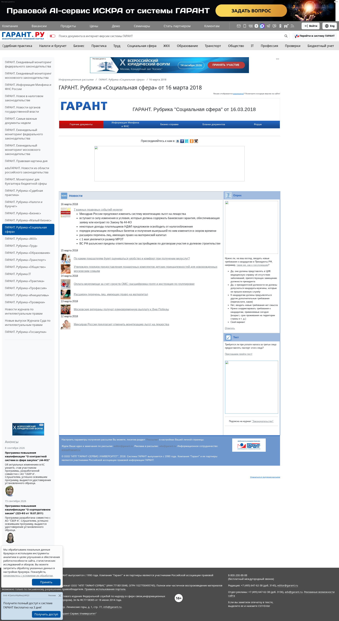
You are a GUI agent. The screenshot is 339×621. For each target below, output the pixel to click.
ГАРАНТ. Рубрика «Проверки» (25, 302)
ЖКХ (166, 46)
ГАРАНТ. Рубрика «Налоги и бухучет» (23, 204)
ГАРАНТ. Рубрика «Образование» (27, 253)
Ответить (230, 328)
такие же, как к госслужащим (252, 265)
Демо (116, 26)
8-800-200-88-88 (237, 575)
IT (252, 46)
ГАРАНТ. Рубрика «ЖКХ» (21, 239)
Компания (10, 26)
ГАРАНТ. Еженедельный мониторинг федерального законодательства (24, 134)
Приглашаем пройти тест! (238, 354)
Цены (94, 26)
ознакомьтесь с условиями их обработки (28, 575)
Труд (116, 46)
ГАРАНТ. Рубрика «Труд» (21, 246)
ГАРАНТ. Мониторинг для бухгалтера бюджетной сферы (26, 181)
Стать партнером (177, 26)
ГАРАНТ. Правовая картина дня (26, 161)
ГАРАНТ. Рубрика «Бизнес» (23, 213)
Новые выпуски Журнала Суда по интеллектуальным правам (27, 323)
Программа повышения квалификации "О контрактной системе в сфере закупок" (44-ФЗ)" (27, 456)
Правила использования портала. (105, 589)
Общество (236, 46)
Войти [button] (313, 26)
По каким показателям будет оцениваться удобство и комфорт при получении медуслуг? (132, 258)
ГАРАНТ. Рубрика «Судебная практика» (24, 193)
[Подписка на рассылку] (239, 26)
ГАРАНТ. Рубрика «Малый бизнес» (28, 220)
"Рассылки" (152, 439)
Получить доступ (46, 614)
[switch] (52, 36)
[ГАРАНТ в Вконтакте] (251, 26)
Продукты (68, 26)
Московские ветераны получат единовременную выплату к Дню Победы (121, 309)
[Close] (60, 595)
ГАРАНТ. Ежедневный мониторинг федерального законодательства (28, 64)
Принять (46, 582)
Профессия (269, 46)
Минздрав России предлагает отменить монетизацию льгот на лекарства (121, 324)
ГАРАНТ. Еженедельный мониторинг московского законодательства (22, 150)
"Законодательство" (262, 421)
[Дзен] (256, 26)
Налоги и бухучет (53, 46)
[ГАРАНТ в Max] (262, 26)
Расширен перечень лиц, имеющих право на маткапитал (111, 294)
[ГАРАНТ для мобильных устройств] (245, 26)
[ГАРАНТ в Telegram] (268, 26)
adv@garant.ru (167, 446)
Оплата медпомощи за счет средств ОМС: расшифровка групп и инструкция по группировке (134, 283)
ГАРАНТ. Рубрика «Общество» (25, 267)
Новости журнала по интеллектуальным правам (24, 311)
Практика (98, 46)
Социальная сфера (141, 46)
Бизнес (78, 46)
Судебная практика (17, 46)
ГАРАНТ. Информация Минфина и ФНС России (28, 87)
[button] (314, 36)
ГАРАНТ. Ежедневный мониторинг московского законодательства (28, 75)
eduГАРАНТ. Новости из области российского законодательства (27, 170)
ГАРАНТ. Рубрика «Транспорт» (25, 260)
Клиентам (211, 26)
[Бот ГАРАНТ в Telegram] (274, 26)
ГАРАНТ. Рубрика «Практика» (24, 281)
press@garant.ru (71, 449)
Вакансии (39, 26)
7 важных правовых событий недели (98, 209)
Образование (187, 46)
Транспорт (213, 46)
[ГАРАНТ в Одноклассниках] (280, 26)
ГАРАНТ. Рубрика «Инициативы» (27, 295)
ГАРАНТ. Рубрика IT (18, 274)
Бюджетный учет (321, 46)
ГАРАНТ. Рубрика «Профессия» (26, 288)
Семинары (142, 26)
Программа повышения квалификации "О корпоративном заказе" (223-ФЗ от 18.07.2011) (27, 509)
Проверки (293, 46)
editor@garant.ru (123, 446)
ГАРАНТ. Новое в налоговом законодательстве (24, 98)
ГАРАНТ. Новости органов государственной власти (22, 109)
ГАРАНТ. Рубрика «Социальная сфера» (26, 229)
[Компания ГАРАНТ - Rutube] (286, 26)
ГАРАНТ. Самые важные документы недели (21, 121)
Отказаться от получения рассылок (265, 477)
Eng (332, 26)
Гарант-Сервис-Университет (78, 613)
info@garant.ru (112, 607)
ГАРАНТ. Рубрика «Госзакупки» (25, 332)
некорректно (238, 94)
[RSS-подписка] (292, 26)
